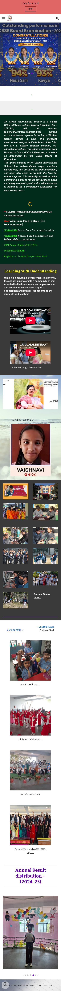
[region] (30, 7)
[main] (30, 156)
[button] (3, 18)
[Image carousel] (30, 54)
